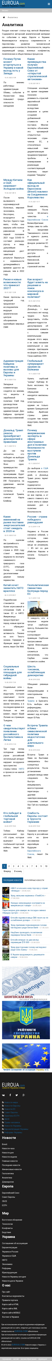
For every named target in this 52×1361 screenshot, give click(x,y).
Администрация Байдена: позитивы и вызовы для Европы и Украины (13, 368)
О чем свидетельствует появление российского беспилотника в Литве (14, 732)
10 (46, 866)
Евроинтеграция (9, 1247)
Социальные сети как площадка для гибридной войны (12, 672)
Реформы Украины (13, 1132)
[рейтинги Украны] (26, 1020)
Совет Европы (11, 1112)
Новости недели (9, 1157)
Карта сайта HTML (10, 1304)
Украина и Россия (10, 1252)
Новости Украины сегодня (14, 1277)
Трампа (30, 701)
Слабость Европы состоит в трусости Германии (37, 817)
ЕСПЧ (4, 1205)
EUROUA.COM (21, 1331)
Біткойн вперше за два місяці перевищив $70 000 (25, 941)
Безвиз (5, 10)
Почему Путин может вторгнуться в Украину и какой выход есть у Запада (13, 66)
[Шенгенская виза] (26, 984)
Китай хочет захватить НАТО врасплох (13, 588)
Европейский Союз (10, 1193)
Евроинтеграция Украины (16, 1129)
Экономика (7, 1264)
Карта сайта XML (9, 1308)
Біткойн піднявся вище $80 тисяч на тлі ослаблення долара (29, 918)
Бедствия (6, 1232)
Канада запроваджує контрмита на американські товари (28, 904)
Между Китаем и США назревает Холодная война (13, 184)
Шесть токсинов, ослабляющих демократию (36, 671)
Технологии (7, 1224)
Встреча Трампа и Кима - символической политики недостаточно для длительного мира (37, 735)
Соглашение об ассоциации (15, 1243)
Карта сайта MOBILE (11, 1313)
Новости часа (8, 1148)
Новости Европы (12, 1106)
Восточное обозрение (12, 1220)
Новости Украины (12, 1126)
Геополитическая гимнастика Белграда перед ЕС (38, 589)
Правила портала (10, 1300)
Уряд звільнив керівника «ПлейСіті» (28, 895)
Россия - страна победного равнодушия (37, 519)
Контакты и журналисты (13, 1296)
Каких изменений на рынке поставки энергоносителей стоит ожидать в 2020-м (14, 524)
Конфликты (7, 1228)
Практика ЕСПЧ (11, 1116)
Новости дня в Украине (12, 1281)
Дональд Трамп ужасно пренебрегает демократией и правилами (13, 436)
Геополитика (8, 1173)
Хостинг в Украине (10, 1317)
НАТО (21, 769)
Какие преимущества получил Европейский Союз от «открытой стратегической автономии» (37, 69)
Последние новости (11, 1165)
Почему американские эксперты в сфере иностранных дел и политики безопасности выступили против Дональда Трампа (36, 445)
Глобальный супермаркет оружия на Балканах (35, 365)
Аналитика (7, 1178)
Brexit (4, 1144)
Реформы (6, 1268)
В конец (18, 871)
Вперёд (7, 871)
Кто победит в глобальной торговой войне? (12, 817)
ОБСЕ (6, 1119)
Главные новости (10, 1161)
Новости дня (8, 1153)
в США (44, 468)
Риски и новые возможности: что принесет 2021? (12, 284)
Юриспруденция (9, 1272)
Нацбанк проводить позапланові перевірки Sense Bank (26, 933)
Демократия (8, 1182)
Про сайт (6, 1292)
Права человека (12, 1122)
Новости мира (11, 1102)
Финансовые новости (12, 1169)
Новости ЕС (10, 1109)
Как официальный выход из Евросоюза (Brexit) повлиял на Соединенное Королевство (37, 188)
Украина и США (9, 1256)
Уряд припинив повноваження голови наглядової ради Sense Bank (29, 926)
